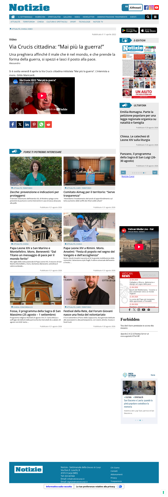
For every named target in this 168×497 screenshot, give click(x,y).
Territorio (28, 21)
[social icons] (129, 309)
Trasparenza (116, 481)
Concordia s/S (26, 307)
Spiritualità (54, 17)
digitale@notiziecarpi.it (77, 481)
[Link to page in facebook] (12, 124)
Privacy (114, 478)
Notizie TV (98, 21)
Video (77, 17)
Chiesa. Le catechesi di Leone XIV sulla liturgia (135, 138)
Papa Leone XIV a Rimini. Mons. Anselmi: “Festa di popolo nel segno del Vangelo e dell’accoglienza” (89, 251)
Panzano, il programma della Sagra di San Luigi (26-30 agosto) (138, 157)
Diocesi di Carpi (94, 467)
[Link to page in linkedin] (27, 124)
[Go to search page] (148, 16)
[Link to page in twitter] (20, 124)
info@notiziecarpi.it (75, 479)
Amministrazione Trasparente (112, 17)
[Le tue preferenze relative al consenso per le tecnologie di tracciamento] (163, 492)
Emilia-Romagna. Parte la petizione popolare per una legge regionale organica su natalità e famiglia (138, 117)
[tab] (129, 275)
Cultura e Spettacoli (57, 21)
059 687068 (70, 476)
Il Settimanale (25, 17)
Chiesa (40, 21)
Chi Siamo (115, 467)
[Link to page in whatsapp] (41, 124)
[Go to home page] (13, 16)
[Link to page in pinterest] (34, 124)
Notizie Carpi (128, 176)
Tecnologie (84, 21)
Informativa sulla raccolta (59, 486)
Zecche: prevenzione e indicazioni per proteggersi (34, 193)
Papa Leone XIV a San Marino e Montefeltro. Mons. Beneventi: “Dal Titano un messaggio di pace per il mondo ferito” (33, 253)
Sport (73, 21)
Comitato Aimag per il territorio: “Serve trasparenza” (89, 193)
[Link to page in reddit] (48, 124)
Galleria (67, 17)
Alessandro (14, 63)
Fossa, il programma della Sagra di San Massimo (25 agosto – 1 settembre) (35, 312)
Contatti (114, 471)
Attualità (15, 21)
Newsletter (88, 17)
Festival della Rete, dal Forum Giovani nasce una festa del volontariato (88, 312)
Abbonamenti (117, 474)
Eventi (133, 17)
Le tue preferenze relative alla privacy (95, 486)
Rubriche (39, 17)
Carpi (78, 188)
